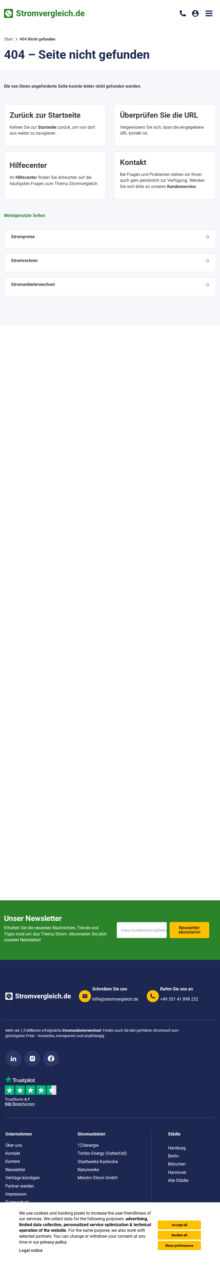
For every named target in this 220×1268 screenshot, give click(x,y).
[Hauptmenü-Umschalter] (209, 13)
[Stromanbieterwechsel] (110, 287)
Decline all (179, 1235)
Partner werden (19, 1186)
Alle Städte (178, 1180)
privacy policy (53, 1242)
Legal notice (31, 1250)
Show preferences (179, 1246)
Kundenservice (181, 186)
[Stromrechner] (110, 263)
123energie (88, 1145)
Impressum (16, 1194)
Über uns (13, 1145)
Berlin (173, 1156)
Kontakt (12, 1153)
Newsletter (15, 1169)
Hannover (177, 1172)
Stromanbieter (91, 1134)
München (177, 1164)
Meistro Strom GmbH (98, 1177)
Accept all (179, 1225)
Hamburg (177, 1148)
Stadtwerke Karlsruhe (98, 1161)
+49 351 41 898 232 (179, 999)
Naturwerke (88, 1169)
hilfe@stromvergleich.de (115, 999)
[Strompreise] (110, 239)
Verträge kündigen (22, 1177)
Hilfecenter (26, 177)
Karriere (12, 1161)
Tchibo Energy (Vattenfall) (102, 1153)
